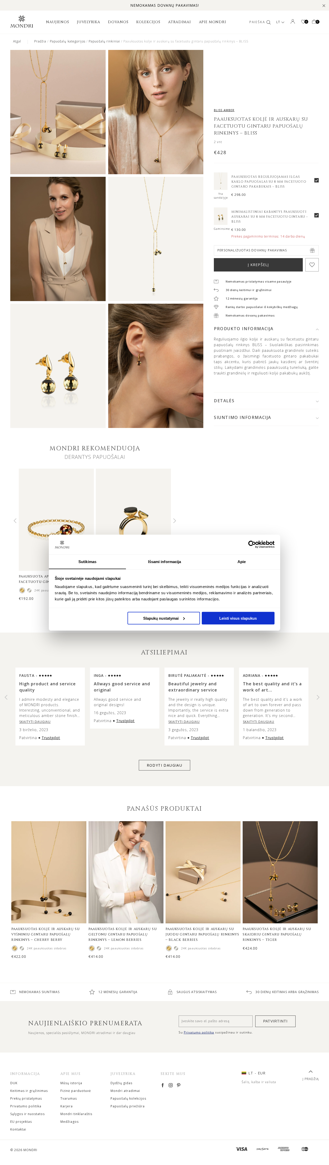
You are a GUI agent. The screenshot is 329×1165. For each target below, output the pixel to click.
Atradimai (179, 22)
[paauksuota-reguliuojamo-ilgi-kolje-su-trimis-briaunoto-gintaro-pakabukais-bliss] (220, 188)
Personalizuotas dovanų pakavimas (252, 250)
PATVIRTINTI (275, 1021)
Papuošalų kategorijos (67, 41)
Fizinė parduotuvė (75, 1091)
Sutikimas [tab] (87, 561)
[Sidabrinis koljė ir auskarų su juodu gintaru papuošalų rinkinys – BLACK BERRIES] (176, 948)
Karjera (66, 1106)
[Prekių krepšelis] (314, 22)
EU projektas (21, 1121)
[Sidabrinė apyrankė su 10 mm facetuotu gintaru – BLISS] (29, 590)
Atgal (17, 41)
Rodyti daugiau (164, 765)
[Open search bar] (269, 22)
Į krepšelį (258, 264)
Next (174, 520)
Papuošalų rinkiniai (104, 41)
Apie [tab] (241, 561)
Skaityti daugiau (35, 722)
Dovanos (118, 22)
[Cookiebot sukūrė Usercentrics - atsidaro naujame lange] (252, 544)
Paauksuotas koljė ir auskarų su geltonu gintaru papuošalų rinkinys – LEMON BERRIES (122, 934)
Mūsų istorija (71, 1083)
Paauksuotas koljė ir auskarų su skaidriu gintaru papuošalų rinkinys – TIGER (277, 934)
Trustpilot (51, 737)
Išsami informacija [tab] (164, 561)
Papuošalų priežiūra (128, 1106)
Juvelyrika (88, 22)
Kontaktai (18, 1129)
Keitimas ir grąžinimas (29, 1091)
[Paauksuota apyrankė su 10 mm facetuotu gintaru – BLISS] (22, 590)
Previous (15, 520)
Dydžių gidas (121, 1083)
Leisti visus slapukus (238, 618)
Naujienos (57, 22)
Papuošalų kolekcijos (128, 1098)
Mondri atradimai (125, 1091)
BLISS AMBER (224, 110)
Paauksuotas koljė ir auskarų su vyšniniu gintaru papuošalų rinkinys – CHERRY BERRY (45, 934)
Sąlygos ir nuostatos (27, 1114)
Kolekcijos (148, 22)
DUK (13, 1083)
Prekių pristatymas (26, 1098)
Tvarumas (68, 1098)
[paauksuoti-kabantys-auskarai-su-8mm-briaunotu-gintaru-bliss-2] (220, 223)
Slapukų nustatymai (161, 618)
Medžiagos (69, 1121)
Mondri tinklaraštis (76, 1114)
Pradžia (40, 41)
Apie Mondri (212, 22)
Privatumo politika (25, 1106)
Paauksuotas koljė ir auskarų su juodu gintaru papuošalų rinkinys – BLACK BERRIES (202, 934)
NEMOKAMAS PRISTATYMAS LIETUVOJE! (164, 5)
